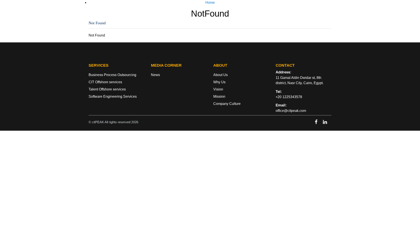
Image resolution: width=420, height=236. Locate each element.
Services (279, 12)
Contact (320, 12)
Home (233, 12)
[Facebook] (316, 122)
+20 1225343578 (289, 97)
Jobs (300, 12)
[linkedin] (325, 122)
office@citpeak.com (291, 111)
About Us (255, 12)
